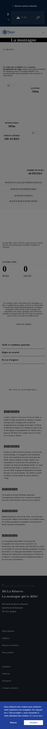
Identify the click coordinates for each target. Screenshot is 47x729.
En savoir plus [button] (36, 716)
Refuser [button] (13, 723)
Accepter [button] (33, 723)
